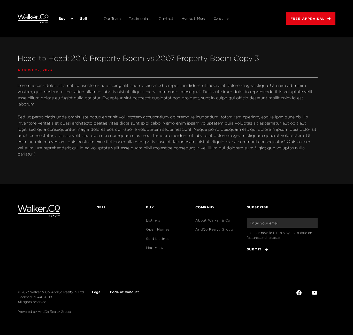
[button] (65, 18)
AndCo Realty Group (214, 229)
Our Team (112, 18)
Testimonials (139, 18)
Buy (62, 18)
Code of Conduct (124, 292)
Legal (97, 292)
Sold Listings (158, 238)
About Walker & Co (212, 220)
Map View (155, 247)
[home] (33, 18)
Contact (166, 18)
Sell (83, 18)
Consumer (221, 18)
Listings (153, 220)
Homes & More (193, 18)
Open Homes (158, 229)
